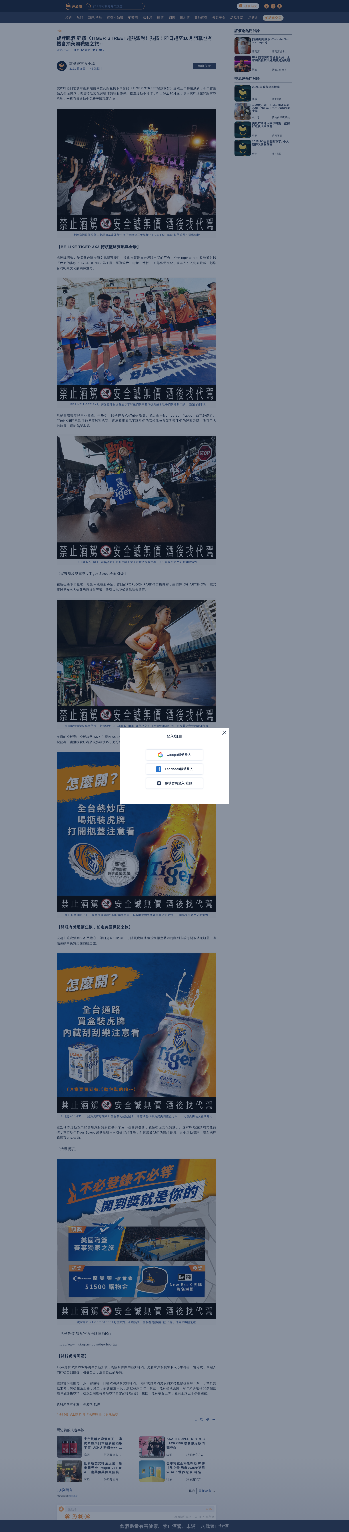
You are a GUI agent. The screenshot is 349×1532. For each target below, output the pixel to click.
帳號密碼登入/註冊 (178, 783)
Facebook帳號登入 (179, 769)
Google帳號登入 (179, 755)
